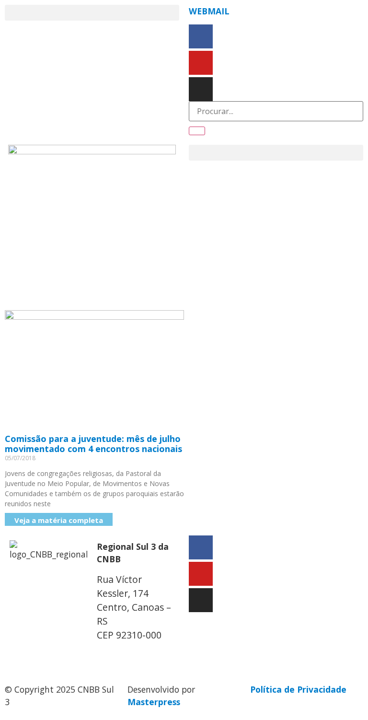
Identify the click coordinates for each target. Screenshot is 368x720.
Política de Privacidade (298, 689)
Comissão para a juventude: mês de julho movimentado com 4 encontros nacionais (93, 444)
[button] (92, 13)
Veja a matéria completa (58, 520)
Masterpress (153, 702)
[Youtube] (201, 63)
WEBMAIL (209, 11)
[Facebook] (201, 36)
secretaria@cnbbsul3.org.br (155, 655)
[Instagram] (201, 89)
